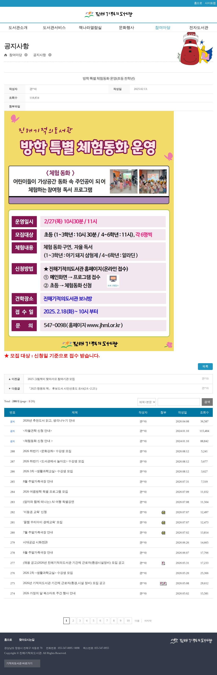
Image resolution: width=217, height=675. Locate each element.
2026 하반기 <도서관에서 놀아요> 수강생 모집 (53, 461)
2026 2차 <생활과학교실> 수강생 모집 (48, 572)
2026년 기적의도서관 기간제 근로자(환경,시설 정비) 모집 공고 (64, 583)
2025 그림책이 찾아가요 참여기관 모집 (51, 379)
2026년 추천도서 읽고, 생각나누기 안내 (49, 420)
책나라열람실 (90, 27)
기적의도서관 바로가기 (19, 663)
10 (128, 620)
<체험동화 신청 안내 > (38, 441)
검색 (207, 401)
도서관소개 (18, 27)
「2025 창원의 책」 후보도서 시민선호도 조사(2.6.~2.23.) (62, 388)
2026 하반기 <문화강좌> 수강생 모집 (47, 451)
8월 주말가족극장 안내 (38, 481)
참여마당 (162, 27)
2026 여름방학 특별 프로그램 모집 (45, 491)
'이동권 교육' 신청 (35, 512)
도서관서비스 (54, 27)
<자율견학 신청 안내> (37, 430)
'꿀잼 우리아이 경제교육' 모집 (43, 522)
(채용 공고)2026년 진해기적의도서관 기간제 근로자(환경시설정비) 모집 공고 (73, 562)
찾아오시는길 (26, 639)
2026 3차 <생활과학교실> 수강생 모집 (48, 471)
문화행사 (126, 27)
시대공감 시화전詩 (35, 542)
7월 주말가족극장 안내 (38, 532)
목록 (205, 366)
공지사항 (39, 55)
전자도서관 (198, 27)
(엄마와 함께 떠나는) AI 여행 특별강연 (48, 501)
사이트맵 (210, 3)
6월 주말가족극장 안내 (38, 552)
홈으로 (198, 3)
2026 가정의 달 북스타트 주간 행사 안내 (49, 593)
